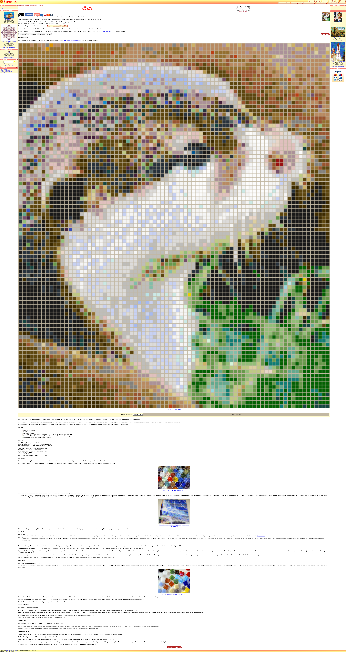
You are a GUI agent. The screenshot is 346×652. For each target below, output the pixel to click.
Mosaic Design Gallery (296, 3)
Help (334, 1)
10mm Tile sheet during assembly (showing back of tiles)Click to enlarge (174, 525)
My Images (318, 1)
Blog (337, 1)
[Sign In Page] (17, 5)
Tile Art (35, 5)
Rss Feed (343, 1)
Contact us (3, 72)
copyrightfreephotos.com (74, 40)
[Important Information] (17, 67)
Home (19, 5)
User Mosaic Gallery (333, 3)
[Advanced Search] (17, 59)
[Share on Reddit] (48, 15)
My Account (325, 1)
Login (2, 8)
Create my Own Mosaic (284, 3)
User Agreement (4, 69)
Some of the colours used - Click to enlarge (174, 490)
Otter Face (41, 5)
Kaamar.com (10, 1)
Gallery (23, 5)
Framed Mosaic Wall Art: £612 (57, 26)
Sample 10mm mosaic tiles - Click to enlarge (174, 594)
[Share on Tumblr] (51, 15)
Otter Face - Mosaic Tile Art (174, 409)
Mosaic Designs (29, 5)
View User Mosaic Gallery (9, 57)
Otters (64, 40)
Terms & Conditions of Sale (6, 71)
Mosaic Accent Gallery (309, 3)
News (330, 1)
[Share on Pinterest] (45, 15)
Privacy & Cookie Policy (5, 70)
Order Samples (261, 536)
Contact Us (342, 3)
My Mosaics (311, 1)
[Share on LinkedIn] (41, 15)
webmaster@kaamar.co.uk (11, 650)
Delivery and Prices (106, 31)
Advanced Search (9, 65)
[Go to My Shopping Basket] (345, 5)
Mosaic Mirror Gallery (321, 3)
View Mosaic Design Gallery (9, 47)
